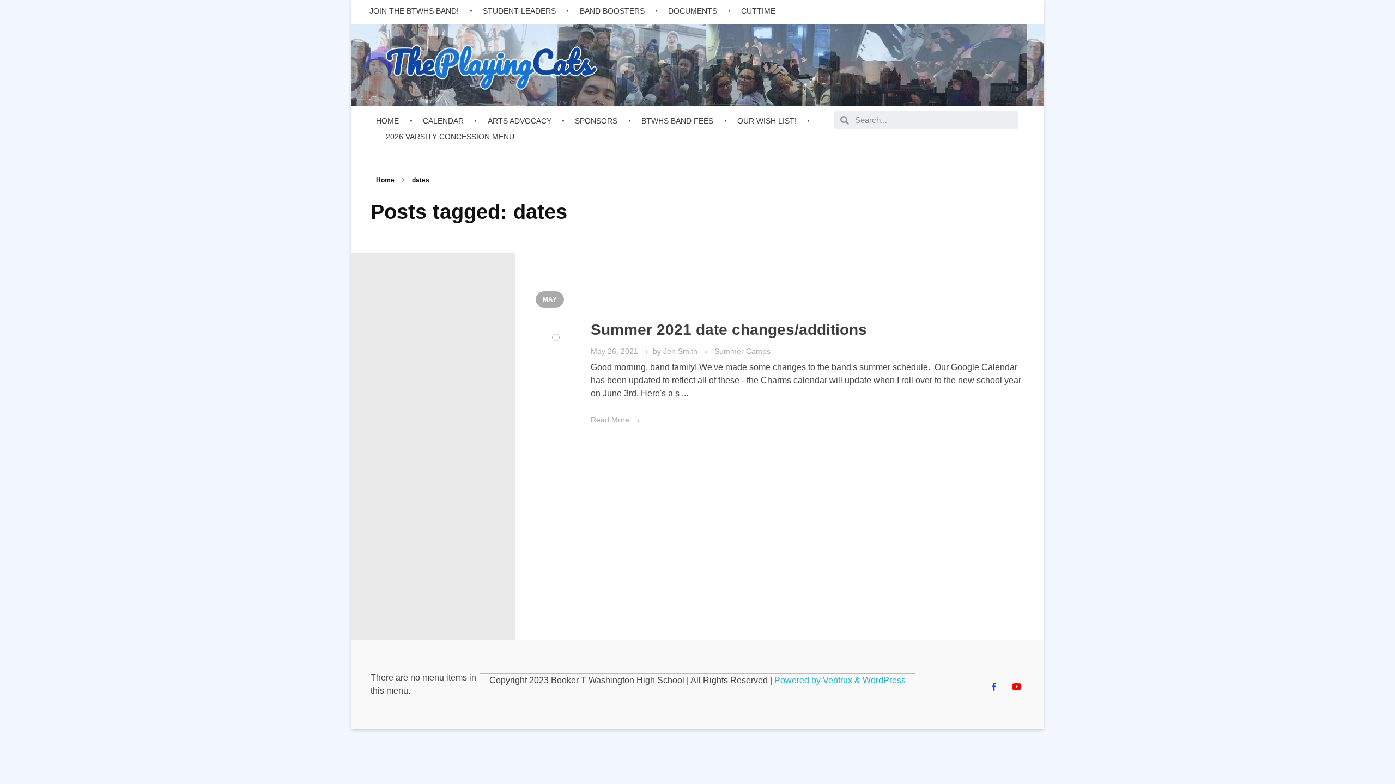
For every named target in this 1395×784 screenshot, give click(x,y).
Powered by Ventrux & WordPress (840, 680)
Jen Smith (681, 351)
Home (385, 180)
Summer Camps (742, 351)
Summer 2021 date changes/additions (729, 329)
